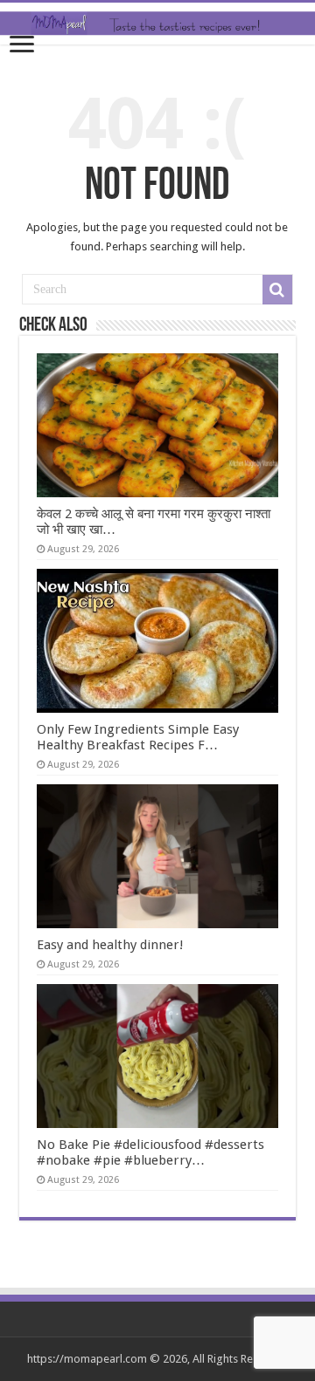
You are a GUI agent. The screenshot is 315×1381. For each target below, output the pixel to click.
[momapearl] (157, 23)
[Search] (277, 289)
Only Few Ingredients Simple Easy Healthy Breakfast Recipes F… (138, 737)
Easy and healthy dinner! (110, 945)
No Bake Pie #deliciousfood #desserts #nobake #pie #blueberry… (150, 1152)
